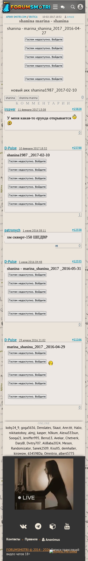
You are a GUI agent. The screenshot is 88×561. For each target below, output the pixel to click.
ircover (10, 109)
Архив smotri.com (16, 16)
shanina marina (28, 98)
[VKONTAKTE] (19, 527)
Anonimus (52, 539)
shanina (10, 98)
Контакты (13, 539)
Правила (31, 539)
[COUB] (49, 527)
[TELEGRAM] (34, 527)
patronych (13, 230)
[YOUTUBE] (63, 527)
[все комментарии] (63, 7)
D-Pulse (70, 16)
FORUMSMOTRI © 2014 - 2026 (28, 550)
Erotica (33, 16)
